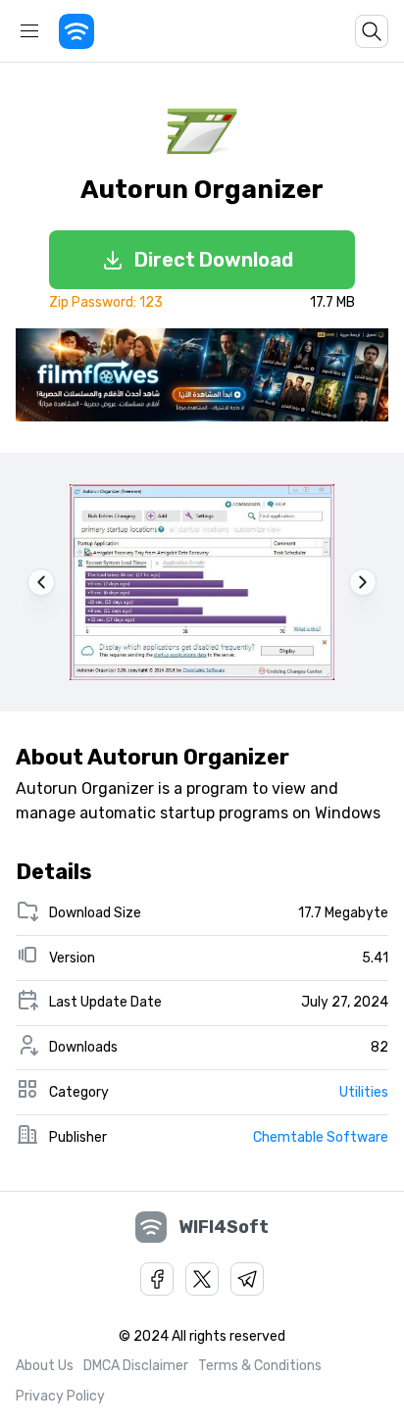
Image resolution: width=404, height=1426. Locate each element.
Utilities (363, 1092)
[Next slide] (363, 582)
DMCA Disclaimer (135, 1365)
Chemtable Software (320, 1137)
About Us (45, 1365)
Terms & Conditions (260, 1365)
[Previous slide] (41, 582)
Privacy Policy (60, 1396)
